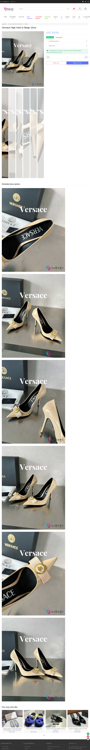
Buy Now (56, 63)
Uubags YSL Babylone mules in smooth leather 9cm (78, 729)
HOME (5, 17)
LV (61, 17)
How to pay (27, 746)
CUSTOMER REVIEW (38, 17)
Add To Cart (78, 63)
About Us (49, 748)
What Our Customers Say (53, 746)
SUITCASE (21, 17)
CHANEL (67, 17)
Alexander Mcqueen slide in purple (34, 728)
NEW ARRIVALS (29, 17)
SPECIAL (56, 17)
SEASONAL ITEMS (48, 17)
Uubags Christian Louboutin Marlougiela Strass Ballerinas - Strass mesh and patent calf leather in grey (12, 730)
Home (5, 24)
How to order (5, 746)
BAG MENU (13, 17)
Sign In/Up (80, 9)
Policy (26, 748)
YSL (79, 17)
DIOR (73, 17)
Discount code (5, 748)
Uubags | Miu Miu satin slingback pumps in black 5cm (56, 729)
